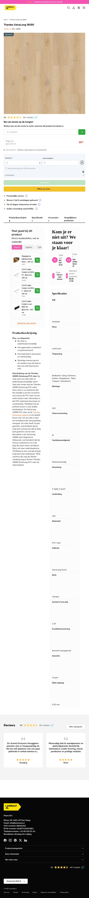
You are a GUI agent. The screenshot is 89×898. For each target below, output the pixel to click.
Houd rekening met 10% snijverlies (21, 168)
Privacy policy (64, 892)
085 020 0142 (60, 262)
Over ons (6, 892)
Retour (35, 892)
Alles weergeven (75, 727)
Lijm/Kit (41, 247)
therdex (7, 29)
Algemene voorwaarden (48, 892)
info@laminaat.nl (17, 823)
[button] (78, 7)
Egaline (29, 247)
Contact (15, 892)
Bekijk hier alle (26, 323)
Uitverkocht (44, 182)
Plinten (17, 247)
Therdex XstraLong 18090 (18, 19)
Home (6, 19)
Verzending (25, 892)
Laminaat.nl (12, 888)
